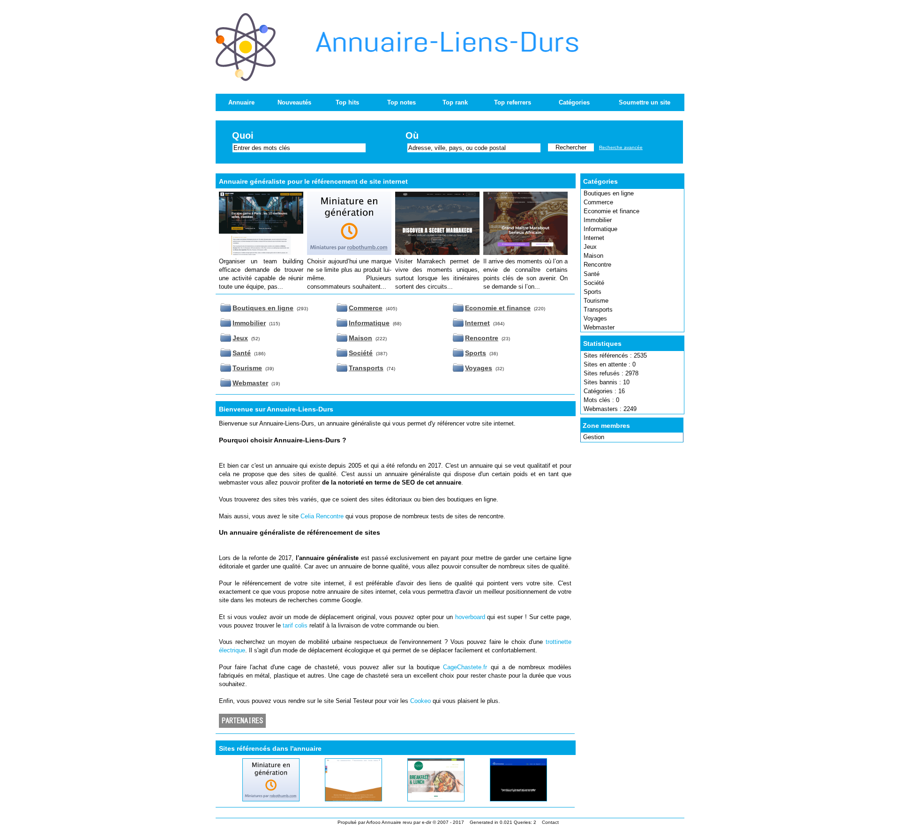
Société (594, 282)
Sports (592, 291)
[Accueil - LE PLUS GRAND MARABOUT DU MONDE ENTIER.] (525, 252)
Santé (592, 273)
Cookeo (420, 700)
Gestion (593, 437)
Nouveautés (294, 102)
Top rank (455, 102)
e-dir (426, 822)
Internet (594, 237)
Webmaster (599, 327)
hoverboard (470, 616)
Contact (550, 822)
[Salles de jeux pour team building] (261, 252)
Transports (598, 309)
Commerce (598, 202)
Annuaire (241, 102)
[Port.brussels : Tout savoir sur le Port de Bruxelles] (506, 799)
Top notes (401, 102)
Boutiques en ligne (609, 193)
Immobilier (598, 220)
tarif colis (295, 625)
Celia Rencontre (322, 516)
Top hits (347, 102)
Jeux (590, 246)
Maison (593, 255)
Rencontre (597, 264)
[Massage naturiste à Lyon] (260, 799)
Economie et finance (611, 211)
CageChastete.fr (465, 667)
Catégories (574, 102)
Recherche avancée (621, 147)
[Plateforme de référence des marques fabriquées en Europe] (349, 252)
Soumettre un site (644, 102)
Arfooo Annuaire (383, 822)
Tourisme (596, 300)
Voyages (595, 318)
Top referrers (512, 102)
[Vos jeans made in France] (342, 799)
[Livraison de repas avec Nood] (425, 799)
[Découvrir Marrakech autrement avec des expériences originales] (437, 252)
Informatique (600, 228)
